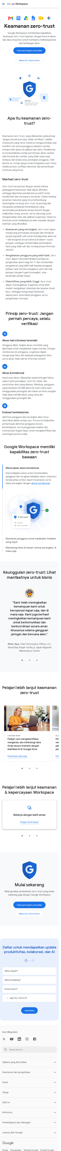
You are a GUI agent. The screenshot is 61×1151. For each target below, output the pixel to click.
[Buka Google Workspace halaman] (17, 4)
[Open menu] (3, 4)
